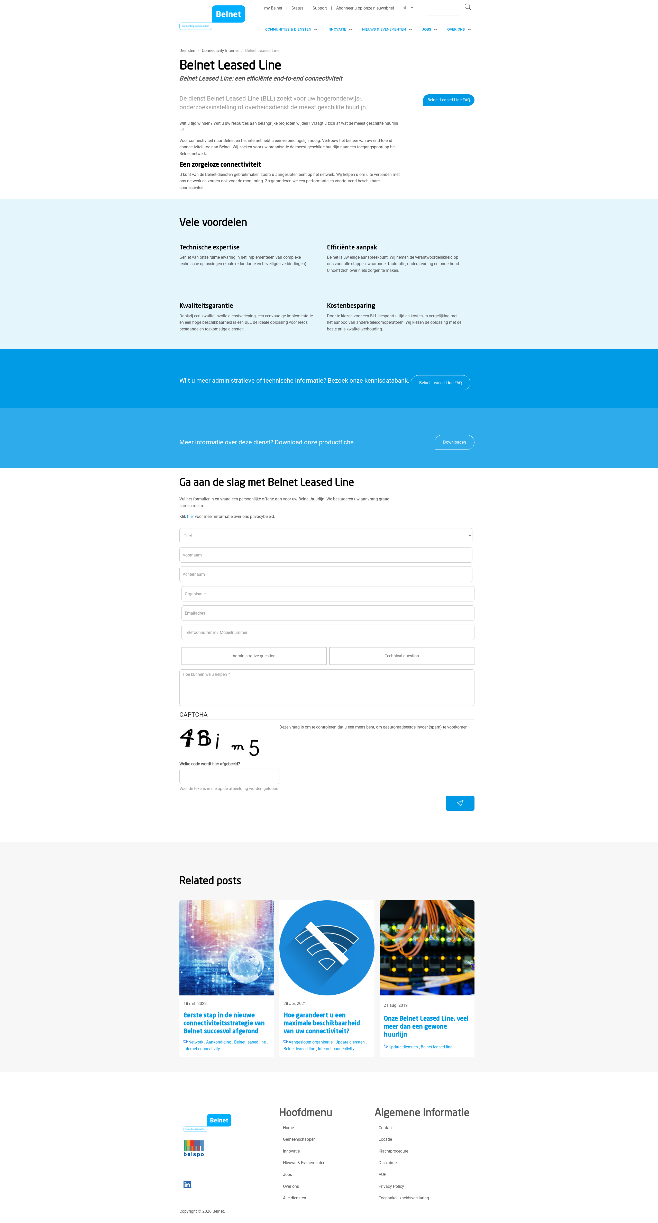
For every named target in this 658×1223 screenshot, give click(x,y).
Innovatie (336, 29)
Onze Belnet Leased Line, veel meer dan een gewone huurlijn (426, 1027)
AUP (382, 1174)
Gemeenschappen (299, 1139)
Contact (386, 1127)
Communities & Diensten (288, 29)
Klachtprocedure (393, 1151)
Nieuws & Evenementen (384, 29)
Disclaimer (388, 1162)
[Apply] (467, 8)
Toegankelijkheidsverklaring (404, 1197)
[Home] (212, 19)
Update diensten (350, 1042)
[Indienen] (460, 803)
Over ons (456, 29)
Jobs (426, 29)
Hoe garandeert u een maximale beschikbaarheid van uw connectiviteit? (322, 1024)
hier (190, 516)
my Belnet (273, 8)
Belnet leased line (250, 1042)
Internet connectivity (202, 1048)
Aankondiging (218, 1042)
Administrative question (254, 655)
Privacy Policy (391, 1186)
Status (297, 8)
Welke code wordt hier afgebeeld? (209, 763)
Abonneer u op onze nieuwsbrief (365, 8)
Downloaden (454, 442)
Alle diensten (294, 1197)
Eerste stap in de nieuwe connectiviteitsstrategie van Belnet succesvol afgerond (224, 1024)
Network (195, 1042)
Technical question (402, 655)
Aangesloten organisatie (311, 1042)
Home (288, 1127)
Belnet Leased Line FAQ (448, 99)
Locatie (385, 1139)
